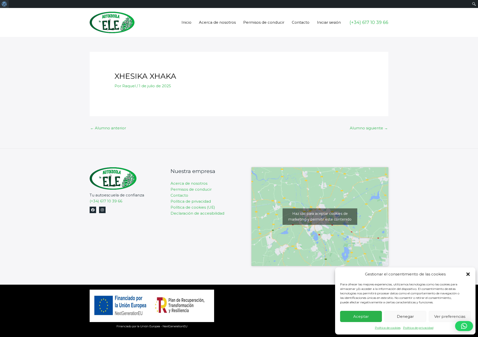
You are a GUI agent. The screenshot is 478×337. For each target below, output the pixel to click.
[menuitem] (4, 4)
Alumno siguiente (369, 128)
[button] (468, 274)
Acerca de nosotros (217, 22)
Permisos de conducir (263, 22)
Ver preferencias (449, 316)
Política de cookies (388, 328)
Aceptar (361, 316)
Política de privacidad (418, 328)
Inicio (186, 22)
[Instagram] (102, 210)
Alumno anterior (108, 128)
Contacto (300, 22)
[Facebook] (93, 210)
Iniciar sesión (329, 22)
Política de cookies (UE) (193, 207)
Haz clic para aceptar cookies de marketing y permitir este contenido (320, 216)
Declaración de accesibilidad (197, 213)
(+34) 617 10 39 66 (106, 201)
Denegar (405, 316)
